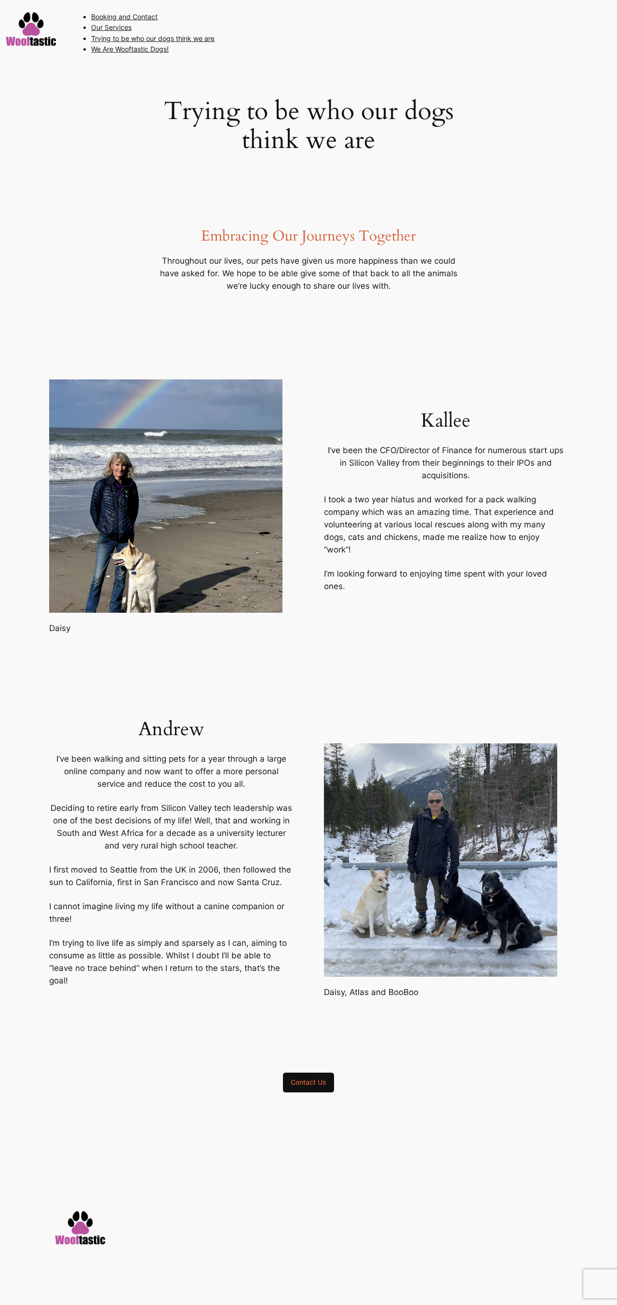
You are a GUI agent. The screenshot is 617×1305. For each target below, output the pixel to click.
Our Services (111, 27)
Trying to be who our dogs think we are (153, 38)
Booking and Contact (124, 17)
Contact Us (308, 1082)
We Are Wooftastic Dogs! (130, 49)
